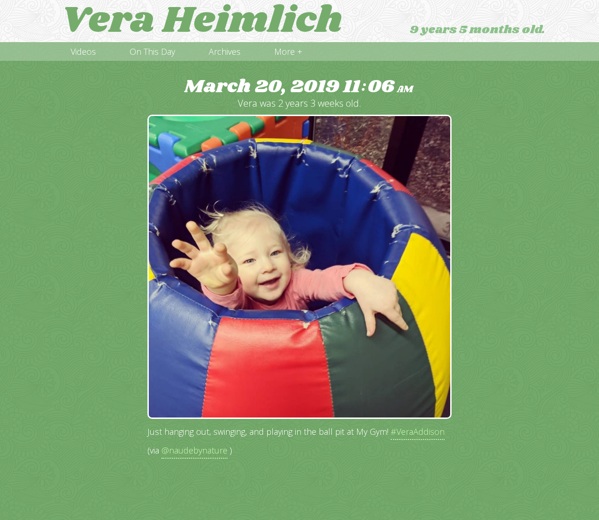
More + (288, 51)
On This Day (152, 51)
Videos (83, 51)
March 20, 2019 (298, 87)
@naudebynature (194, 450)
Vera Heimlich (202, 21)
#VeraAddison (418, 431)
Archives (225, 51)
